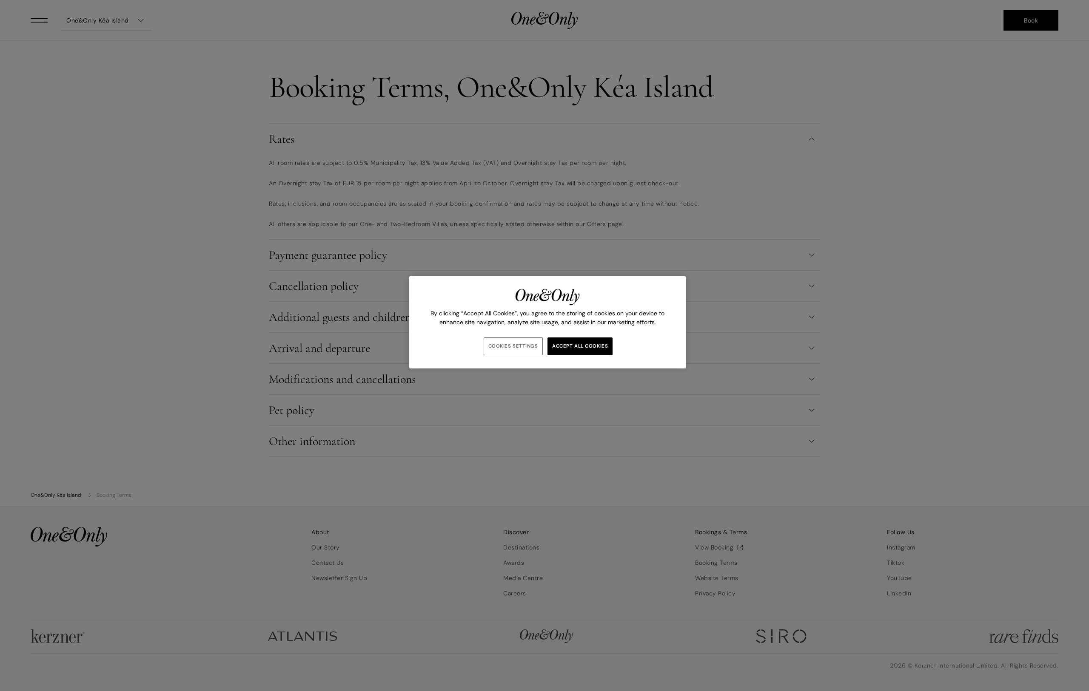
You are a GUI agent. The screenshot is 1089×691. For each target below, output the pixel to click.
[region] (547, 322)
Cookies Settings (513, 346)
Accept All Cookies (580, 346)
